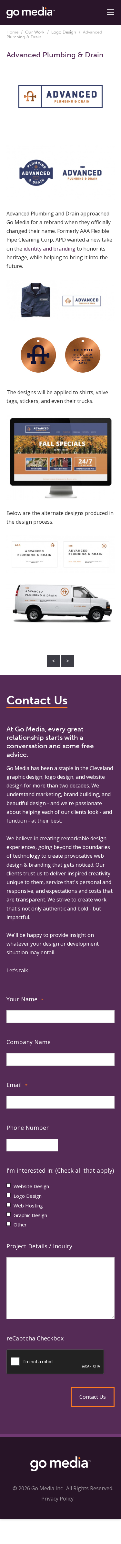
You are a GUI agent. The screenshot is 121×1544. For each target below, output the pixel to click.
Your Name (24, 999)
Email (16, 1085)
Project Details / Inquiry (39, 1246)
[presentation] (60, 1362)
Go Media (17, 768)
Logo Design (63, 32)
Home (12, 32)
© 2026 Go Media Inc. (38, 1488)
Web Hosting (28, 1205)
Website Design (31, 1186)
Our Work (35, 32)
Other (20, 1224)
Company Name (28, 1042)
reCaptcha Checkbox (35, 1338)
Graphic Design (30, 1215)
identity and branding (50, 248)
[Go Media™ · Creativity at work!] (30, 11)
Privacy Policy (57, 1498)
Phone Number (27, 1127)
